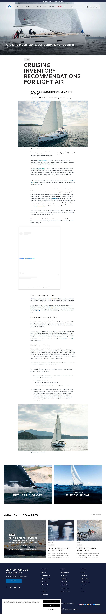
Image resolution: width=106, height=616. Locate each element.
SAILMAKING (44, 569)
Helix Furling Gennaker (38, 168)
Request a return (65, 588)
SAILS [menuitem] (18, 6)
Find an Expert (44, 594)
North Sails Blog (85, 578)
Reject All (52, 605)
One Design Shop (45, 575)
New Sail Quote (45, 588)
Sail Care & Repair (45, 578)
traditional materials (53, 298)
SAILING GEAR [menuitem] (26, 6)
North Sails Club (65, 581)
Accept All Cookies (51, 602)
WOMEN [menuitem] (39, 6)
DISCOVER (83, 569)
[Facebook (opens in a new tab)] (6, 587)
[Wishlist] (94, 7)
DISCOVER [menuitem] (51, 6)
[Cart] (97, 7)
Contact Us (83, 591)
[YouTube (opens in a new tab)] (19, 587)
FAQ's (82, 588)
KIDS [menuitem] (45, 6)
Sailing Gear (64, 575)
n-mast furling (51, 307)
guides (27, 59)
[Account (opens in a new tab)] (91, 7)
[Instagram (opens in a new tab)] (11, 587)
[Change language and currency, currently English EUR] (87, 7)
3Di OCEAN (38, 311)
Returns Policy (64, 585)
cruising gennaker (42, 160)
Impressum (83, 585)
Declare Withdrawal (65, 591)
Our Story (83, 572)
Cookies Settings (51, 609)
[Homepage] (9, 6)
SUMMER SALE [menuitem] (60, 6)
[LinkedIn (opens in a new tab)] (15, 587)
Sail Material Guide (45, 585)
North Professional (85, 581)
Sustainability (84, 575)
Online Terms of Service (69, 603)
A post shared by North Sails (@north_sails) (39, 287)
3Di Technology (45, 581)
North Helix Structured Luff (66, 338)
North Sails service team (53, 198)
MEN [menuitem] (34, 6)
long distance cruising (39, 205)
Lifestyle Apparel (65, 572)
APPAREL (63, 569)
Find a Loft (43, 591)
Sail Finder (43, 572)
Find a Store (64, 578)
